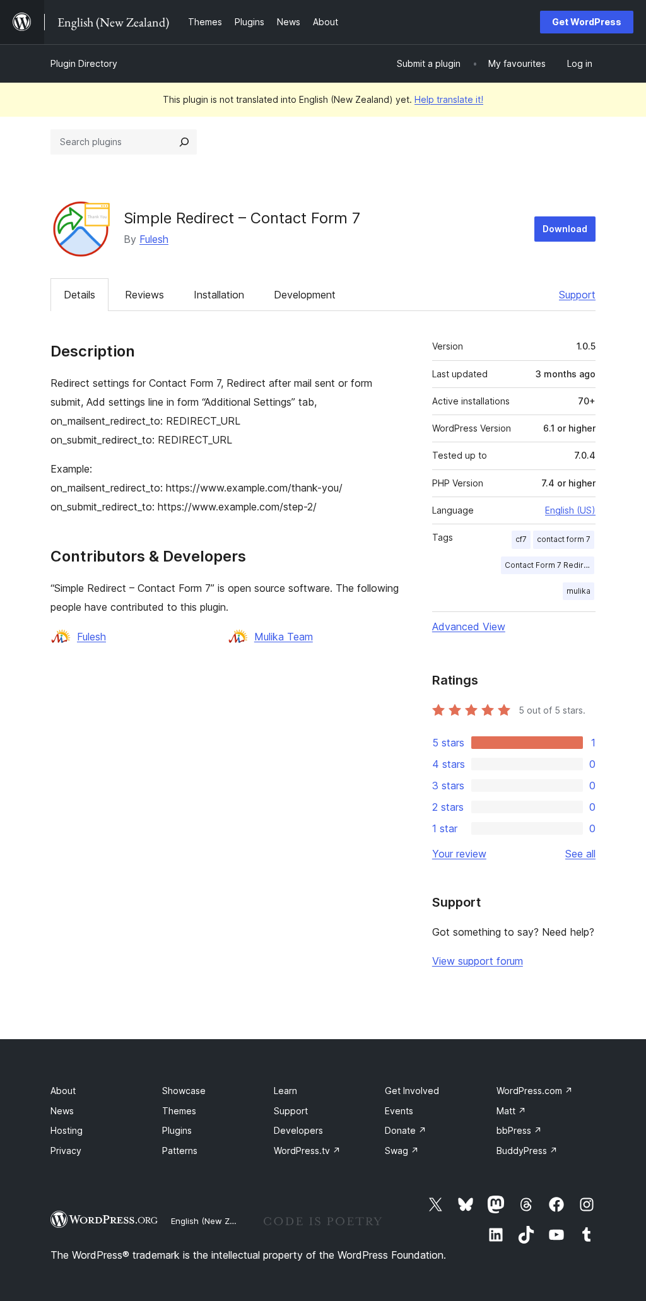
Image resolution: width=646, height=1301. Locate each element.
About (63, 1090)
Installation (219, 294)
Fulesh (153, 239)
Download (565, 228)
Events (399, 1110)
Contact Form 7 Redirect (549, 565)
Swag (402, 1150)
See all (580, 853)
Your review (459, 853)
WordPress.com (534, 1090)
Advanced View (468, 626)
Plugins (177, 1130)
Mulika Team (283, 636)
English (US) (570, 510)
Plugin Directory (83, 63)
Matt (511, 1110)
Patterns (179, 1150)
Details (79, 294)
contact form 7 (563, 539)
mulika (578, 591)
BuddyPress (527, 1150)
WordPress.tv (307, 1150)
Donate (405, 1130)
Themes (179, 1110)
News (62, 1110)
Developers (298, 1130)
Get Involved (412, 1090)
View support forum (477, 961)
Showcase (184, 1090)
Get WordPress (586, 21)
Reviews (144, 294)
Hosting (66, 1130)
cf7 (521, 539)
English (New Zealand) (215, 1221)
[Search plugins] (184, 142)
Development (305, 294)
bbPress (519, 1130)
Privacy (65, 1150)
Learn (285, 1090)
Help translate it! (448, 99)
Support (577, 294)
